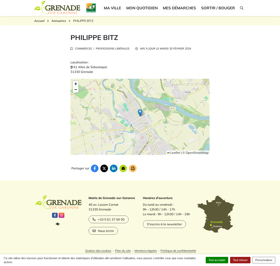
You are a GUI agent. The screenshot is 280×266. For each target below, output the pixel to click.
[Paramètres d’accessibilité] (58, 224)
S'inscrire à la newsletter (164, 224)
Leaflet (175, 153)
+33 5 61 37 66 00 (111, 219)
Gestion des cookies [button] (98, 250)
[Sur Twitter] (104, 168)
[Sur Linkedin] (114, 168)
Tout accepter (217, 260)
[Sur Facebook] (94, 168)
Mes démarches (179, 8)
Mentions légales (145, 250)
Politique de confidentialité (178, 250)
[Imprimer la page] (133, 168)
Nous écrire (106, 231)
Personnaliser (263, 260)
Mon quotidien (142, 8)
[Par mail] (123, 168)
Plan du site (123, 250)
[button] (241, 8)
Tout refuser (240, 260)
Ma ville (112, 8)
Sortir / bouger (218, 8)
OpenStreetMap (197, 153)
